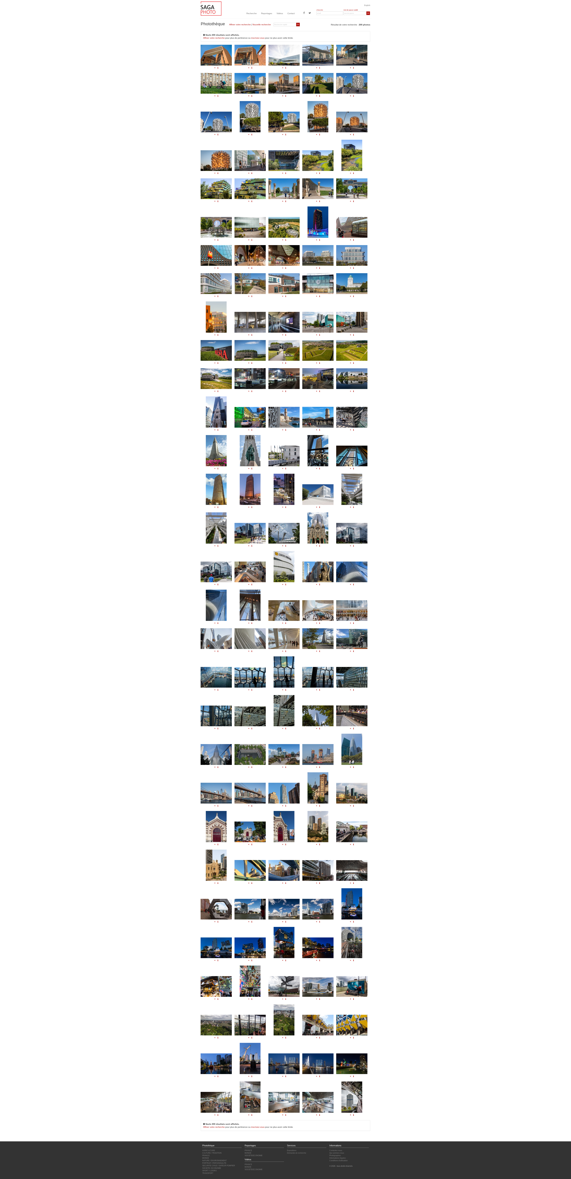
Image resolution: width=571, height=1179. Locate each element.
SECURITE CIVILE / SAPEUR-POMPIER (218, 1166)
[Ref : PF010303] (351, 533)
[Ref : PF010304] (216, 572)
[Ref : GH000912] (351, 378)
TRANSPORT (207, 1173)
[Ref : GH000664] (250, 1025)
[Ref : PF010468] (318, 417)
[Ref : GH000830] (351, 793)
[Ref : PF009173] (284, 710)
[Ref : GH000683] (318, 987)
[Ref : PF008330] (216, 826)
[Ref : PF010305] (250, 533)
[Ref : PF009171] (216, 716)
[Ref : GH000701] (284, 942)
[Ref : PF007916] (284, 870)
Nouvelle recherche (261, 24)
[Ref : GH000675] (318, 1063)
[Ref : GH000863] (318, 494)
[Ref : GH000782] (216, 865)
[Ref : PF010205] (250, 450)
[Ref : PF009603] (351, 610)
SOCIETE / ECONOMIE (211, 1168)
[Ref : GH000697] (318, 909)
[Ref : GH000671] (216, 1063)
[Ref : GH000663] (216, 1025)
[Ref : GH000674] (284, 1063)
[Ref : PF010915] (216, 412)
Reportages (266, 13)
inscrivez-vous (258, 38)
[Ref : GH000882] (351, 489)
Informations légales (337, 1158)
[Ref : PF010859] (250, 417)
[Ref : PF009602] (318, 610)
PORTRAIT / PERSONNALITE (214, 1163)
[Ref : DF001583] (250, 793)
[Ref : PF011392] (250, 378)
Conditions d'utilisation (338, 1161)
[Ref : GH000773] (318, 870)
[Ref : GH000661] (351, 986)
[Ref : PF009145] (318, 638)
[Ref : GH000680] (250, 981)
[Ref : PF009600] (250, 605)
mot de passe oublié (350, 10)
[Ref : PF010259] (250, 572)
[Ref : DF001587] (284, 793)
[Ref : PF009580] (318, 572)
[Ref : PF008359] (284, 826)
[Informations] (218, 391)
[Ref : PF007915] (250, 870)
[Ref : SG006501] (216, 1102)
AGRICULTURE (208, 1150)
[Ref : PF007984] (351, 831)
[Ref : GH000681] (284, 986)
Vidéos (280, 13)
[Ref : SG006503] (284, 1102)
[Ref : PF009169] (318, 677)
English (367, 5)
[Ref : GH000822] (318, 826)
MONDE (205, 1158)
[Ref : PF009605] (250, 638)
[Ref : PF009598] (351, 572)
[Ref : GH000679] (216, 986)
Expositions (291, 1150)
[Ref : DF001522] (284, 754)
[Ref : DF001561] (351, 749)
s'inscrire (319, 10)
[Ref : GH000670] (351, 1025)
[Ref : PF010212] (284, 456)
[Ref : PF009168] (284, 672)
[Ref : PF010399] (351, 456)
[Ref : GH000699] (216, 947)
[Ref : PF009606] (284, 638)
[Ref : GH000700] (250, 947)
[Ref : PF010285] (318, 528)
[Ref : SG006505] (351, 1097)
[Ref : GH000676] (351, 1063)
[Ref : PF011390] (284, 378)
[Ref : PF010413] (284, 489)
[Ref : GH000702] (318, 947)
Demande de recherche (296, 1153)
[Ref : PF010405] (216, 489)
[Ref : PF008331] (250, 832)
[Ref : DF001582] (216, 793)
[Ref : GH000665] (284, 1019)
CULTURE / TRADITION (212, 1153)
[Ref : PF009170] (351, 677)
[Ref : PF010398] (318, 450)
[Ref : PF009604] (216, 638)
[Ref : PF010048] (216, 450)
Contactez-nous (335, 1150)
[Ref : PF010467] (284, 417)
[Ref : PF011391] (318, 378)
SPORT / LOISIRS (209, 1171)
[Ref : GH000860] (216, 528)
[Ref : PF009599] (216, 605)
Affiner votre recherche (240, 24)
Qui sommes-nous (336, 1153)
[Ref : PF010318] (284, 533)
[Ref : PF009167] (250, 678)
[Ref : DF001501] (250, 754)
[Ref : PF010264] (284, 566)
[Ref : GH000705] (351, 870)
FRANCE (206, 1155)
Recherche (251, 13)
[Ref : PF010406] (250, 489)
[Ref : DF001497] (351, 715)
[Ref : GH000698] (351, 903)
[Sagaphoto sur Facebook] (304, 13)
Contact (291, 13)
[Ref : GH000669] (318, 1025)
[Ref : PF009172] (250, 716)
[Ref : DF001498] (216, 754)
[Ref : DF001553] (318, 754)
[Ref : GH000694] (250, 909)
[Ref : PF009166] (216, 677)
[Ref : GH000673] (250, 1058)
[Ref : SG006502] (250, 1097)
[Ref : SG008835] (216, 378)
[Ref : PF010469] (351, 417)
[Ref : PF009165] (351, 639)
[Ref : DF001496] (318, 715)
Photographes (335, 1155)
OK (368, 13)
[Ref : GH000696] (284, 909)
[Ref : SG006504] (318, 1102)
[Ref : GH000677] (351, 942)
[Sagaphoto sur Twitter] (310, 13)
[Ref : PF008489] (318, 788)
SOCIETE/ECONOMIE (253, 1155)
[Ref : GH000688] (216, 909)
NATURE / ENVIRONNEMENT (214, 1161)
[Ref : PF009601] (284, 610)
